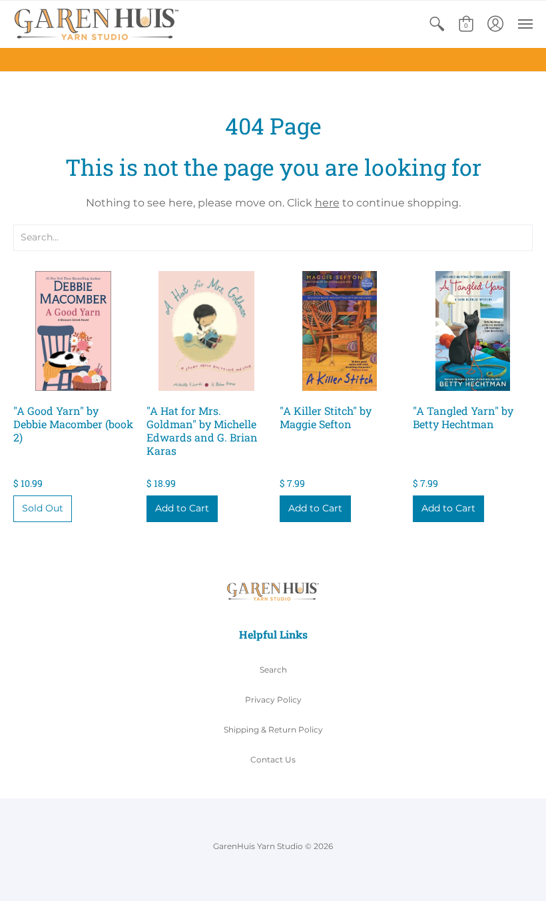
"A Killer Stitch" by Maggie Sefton (326, 417)
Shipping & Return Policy (273, 730)
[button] (436, 24)
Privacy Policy (273, 700)
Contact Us (273, 759)
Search (273, 670)
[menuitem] (436, 24)
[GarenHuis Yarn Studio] (96, 24)
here (327, 202)
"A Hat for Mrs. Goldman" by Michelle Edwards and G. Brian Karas (202, 430)
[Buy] (73, 331)
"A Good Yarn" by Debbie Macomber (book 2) (73, 424)
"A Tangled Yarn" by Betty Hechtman (463, 417)
